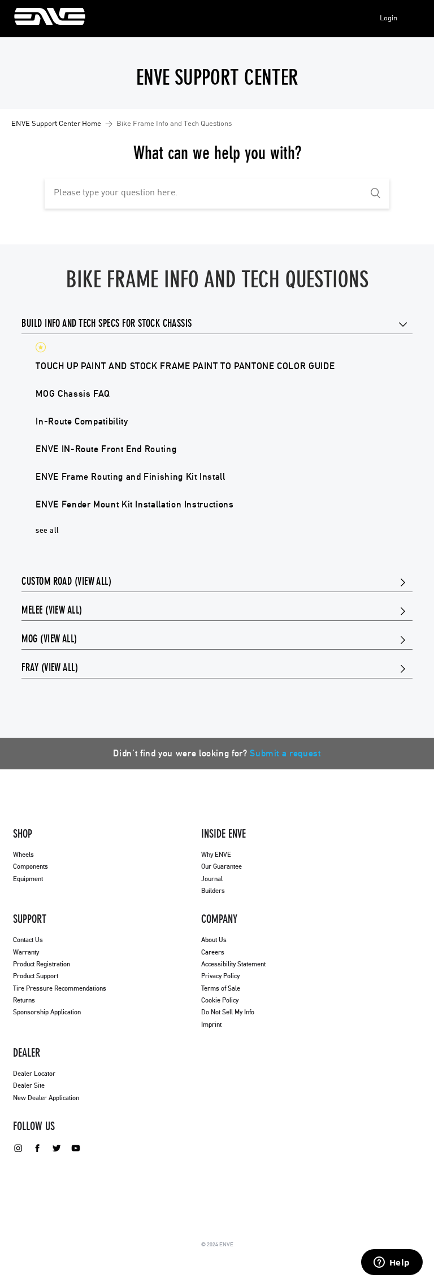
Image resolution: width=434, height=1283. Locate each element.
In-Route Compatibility (82, 421)
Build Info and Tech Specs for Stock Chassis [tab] (106, 324)
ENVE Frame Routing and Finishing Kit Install (130, 476)
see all (47, 531)
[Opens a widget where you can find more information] (392, 1263)
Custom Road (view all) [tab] (66, 582)
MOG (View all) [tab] (49, 639)
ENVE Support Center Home (56, 124)
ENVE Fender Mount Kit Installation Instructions (134, 504)
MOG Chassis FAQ (73, 394)
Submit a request (285, 753)
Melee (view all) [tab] (51, 611)
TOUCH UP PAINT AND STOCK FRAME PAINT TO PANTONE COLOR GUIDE (185, 366)
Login (388, 18)
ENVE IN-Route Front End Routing (106, 449)
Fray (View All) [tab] (49, 668)
